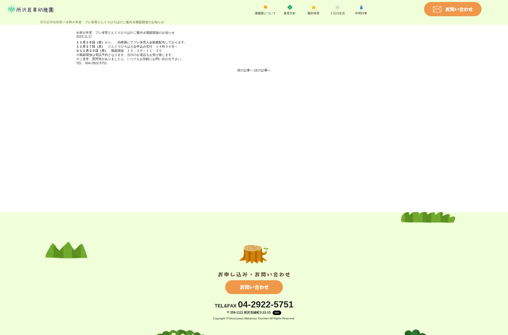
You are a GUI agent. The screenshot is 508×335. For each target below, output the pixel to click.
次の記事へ (263, 70)
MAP (277, 313)
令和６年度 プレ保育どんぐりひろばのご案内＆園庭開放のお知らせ (125, 32)
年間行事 (361, 13)
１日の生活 (337, 13)
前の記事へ (245, 70)
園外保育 (313, 13)
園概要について (265, 13)
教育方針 (290, 13)
